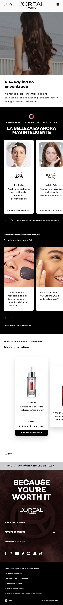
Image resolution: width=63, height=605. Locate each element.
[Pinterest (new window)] (28, 553)
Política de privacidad (13, 574)
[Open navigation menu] (58, 4)
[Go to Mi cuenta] (5, 4)
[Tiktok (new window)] (41, 553)
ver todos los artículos (17, 326)
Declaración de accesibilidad (16, 579)
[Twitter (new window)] (22, 553)
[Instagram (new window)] (10, 553)
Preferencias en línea (13, 584)
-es (10, 600)
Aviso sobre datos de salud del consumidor (22, 568)
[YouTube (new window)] (17, 553)
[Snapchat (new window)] (35, 553)
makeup (8, 454)
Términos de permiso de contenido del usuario (23, 594)
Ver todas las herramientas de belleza (37, 221)
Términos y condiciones (14, 589)
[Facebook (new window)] (5, 553)
